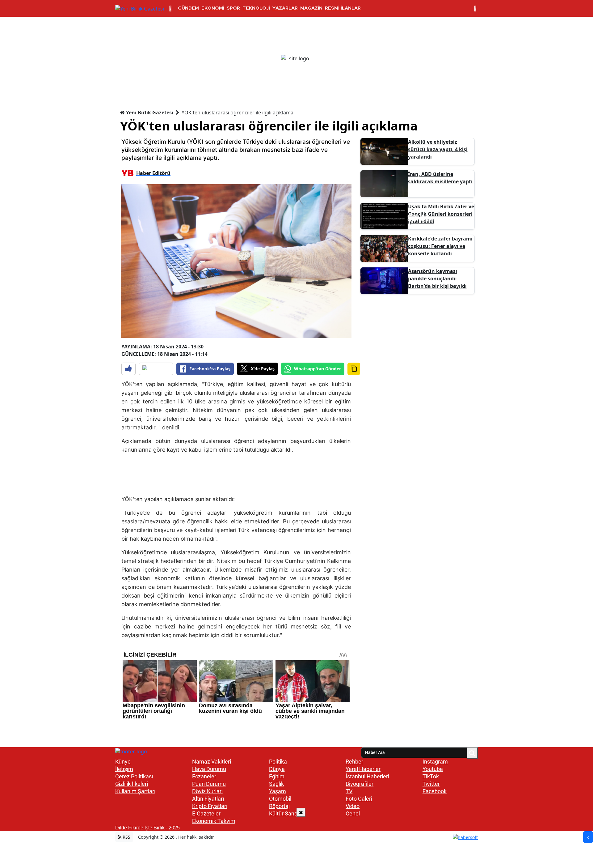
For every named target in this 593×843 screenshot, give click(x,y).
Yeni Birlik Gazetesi (149, 112)
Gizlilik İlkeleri (131, 784)
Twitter (431, 784)
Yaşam (277, 791)
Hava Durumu (209, 769)
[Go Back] (588, 837)
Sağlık (276, 784)
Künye (123, 761)
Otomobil (280, 798)
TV (349, 791)
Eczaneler (204, 776)
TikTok (431, 776)
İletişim (124, 769)
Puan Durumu (209, 784)
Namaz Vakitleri (211, 761)
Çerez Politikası (134, 776)
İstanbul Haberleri (367, 776)
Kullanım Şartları (135, 791)
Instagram (435, 761)
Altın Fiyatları (208, 798)
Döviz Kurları (207, 791)
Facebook (435, 791)
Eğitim (276, 776)
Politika (278, 761)
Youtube (433, 769)
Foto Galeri (359, 798)
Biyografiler (359, 784)
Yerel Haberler (363, 769)
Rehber (354, 761)
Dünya (277, 769)
